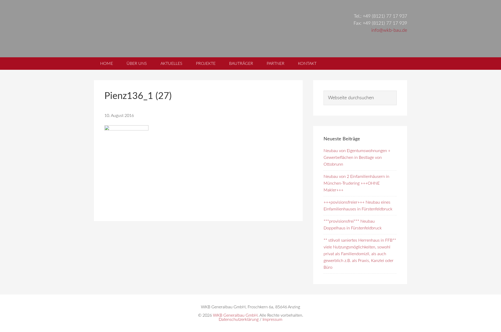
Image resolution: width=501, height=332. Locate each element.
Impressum (272, 319)
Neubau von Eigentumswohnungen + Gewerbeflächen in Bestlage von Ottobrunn (357, 157)
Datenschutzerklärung (239, 319)
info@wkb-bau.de (389, 30)
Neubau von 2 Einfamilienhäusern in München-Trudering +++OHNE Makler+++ (356, 183)
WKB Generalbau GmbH (182, 28)
